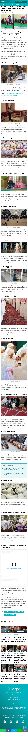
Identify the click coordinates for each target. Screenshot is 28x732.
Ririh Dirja (12, 12)
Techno (11, 4)
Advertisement (5, 715)
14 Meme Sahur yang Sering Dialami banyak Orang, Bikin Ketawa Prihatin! (14, 469)
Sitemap (21, 717)
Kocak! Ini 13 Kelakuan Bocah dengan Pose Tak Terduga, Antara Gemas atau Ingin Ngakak (14, 473)
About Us (7, 717)
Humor (2, 634)
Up (25, 727)
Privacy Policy (14, 717)
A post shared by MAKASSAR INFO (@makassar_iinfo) (14, 583)
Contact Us (18, 715)
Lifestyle (4, 4)
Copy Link (25, 731)
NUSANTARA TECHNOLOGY (15, 692)
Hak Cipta (12, 715)
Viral (2, 673)
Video (17, 4)
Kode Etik (24, 715)
